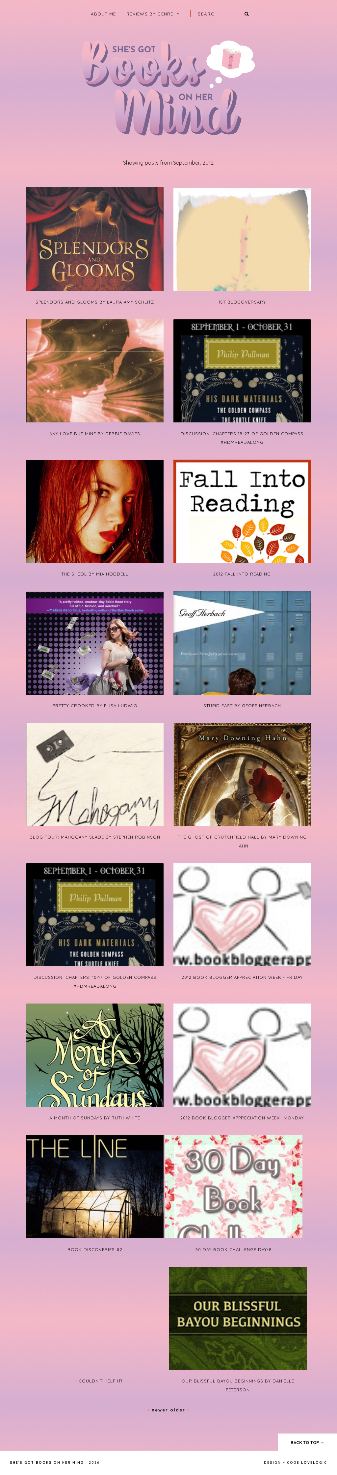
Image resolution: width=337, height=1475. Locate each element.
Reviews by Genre (149, 13)
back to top (305, 1442)
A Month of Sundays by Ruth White (94, 1117)
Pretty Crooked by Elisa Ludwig (95, 705)
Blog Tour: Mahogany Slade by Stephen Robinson (95, 837)
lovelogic (314, 1463)
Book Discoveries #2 (94, 1249)
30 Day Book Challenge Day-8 (233, 1249)
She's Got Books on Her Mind (47, 1463)
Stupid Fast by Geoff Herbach (242, 705)
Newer (160, 1409)
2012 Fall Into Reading (242, 574)
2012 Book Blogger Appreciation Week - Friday (242, 977)
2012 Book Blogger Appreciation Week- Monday (242, 1117)
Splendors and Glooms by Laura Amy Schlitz (95, 302)
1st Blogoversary (242, 302)
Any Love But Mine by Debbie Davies (94, 433)
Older (178, 1409)
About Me (103, 13)
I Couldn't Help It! (99, 1380)
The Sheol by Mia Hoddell (94, 574)
